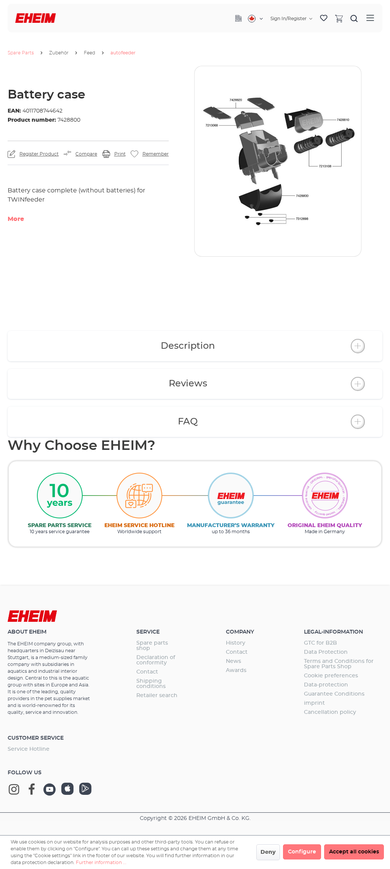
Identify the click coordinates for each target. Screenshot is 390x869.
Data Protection (326, 652)
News (233, 661)
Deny (268, 852)
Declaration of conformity (155, 660)
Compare (86, 154)
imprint (314, 703)
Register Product (39, 154)
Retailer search (156, 695)
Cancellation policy (330, 712)
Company (240, 632)
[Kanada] (255, 18)
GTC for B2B (320, 643)
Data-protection (326, 685)
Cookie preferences (331, 675)
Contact (147, 672)
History (235, 643)
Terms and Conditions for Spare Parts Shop (339, 664)
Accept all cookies (354, 852)
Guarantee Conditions (334, 694)
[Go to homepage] (35, 18)
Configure (302, 852)
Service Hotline (29, 749)
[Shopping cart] (339, 18)
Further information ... (101, 862)
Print (120, 154)
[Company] (238, 18)
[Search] (354, 18)
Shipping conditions (151, 683)
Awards (236, 670)
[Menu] (370, 18)
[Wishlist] (324, 18)
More (16, 219)
